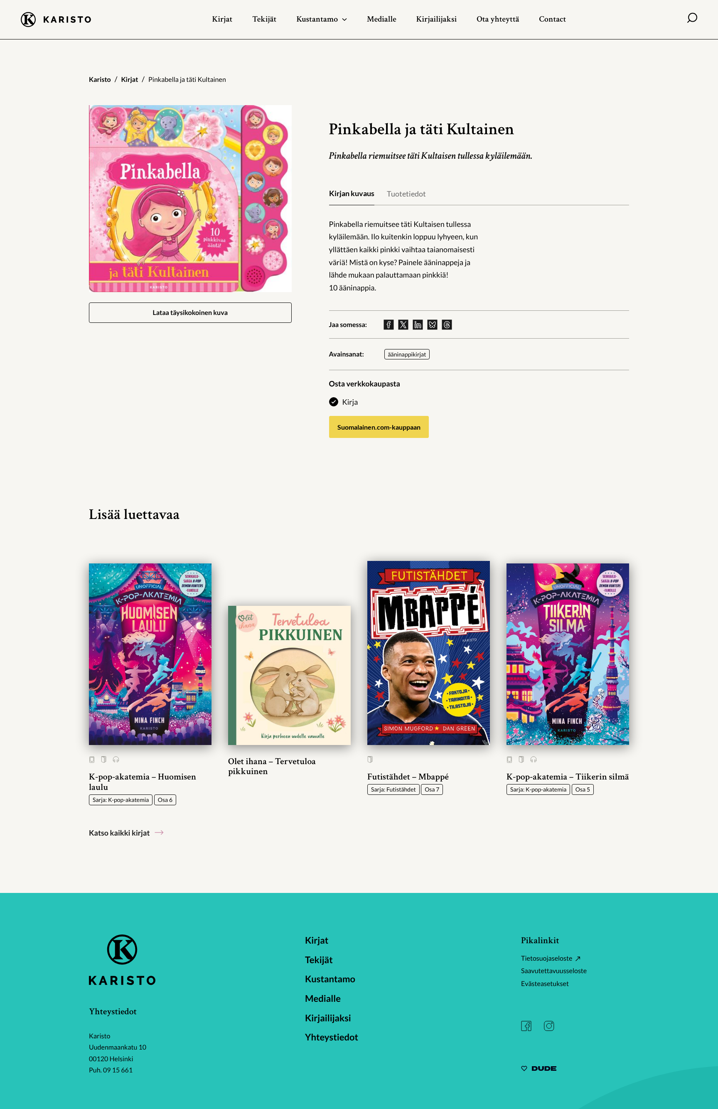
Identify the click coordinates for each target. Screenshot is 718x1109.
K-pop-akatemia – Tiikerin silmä (568, 777)
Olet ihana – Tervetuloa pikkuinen (272, 766)
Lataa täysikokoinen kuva (190, 313)
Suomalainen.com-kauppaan (378, 427)
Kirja (350, 401)
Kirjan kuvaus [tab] (351, 193)
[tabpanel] (479, 256)
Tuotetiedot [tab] (406, 193)
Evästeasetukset (545, 984)
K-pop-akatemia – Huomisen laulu (142, 782)
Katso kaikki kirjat (119, 832)
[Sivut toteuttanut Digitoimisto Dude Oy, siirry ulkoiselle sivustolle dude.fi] (538, 1070)
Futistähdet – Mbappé (408, 777)
